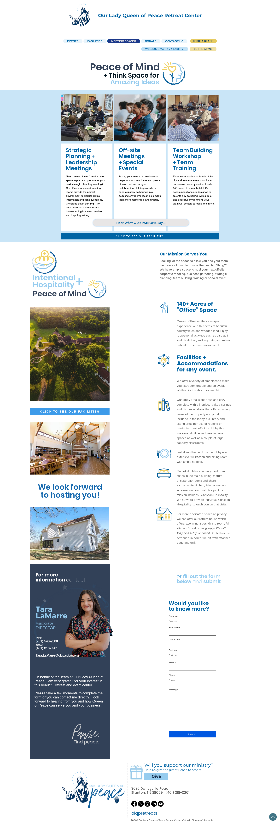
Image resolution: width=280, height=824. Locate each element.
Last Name (174, 639)
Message (173, 689)
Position (173, 650)
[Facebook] (134, 804)
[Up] (273, 817)
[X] (141, 804)
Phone (172, 675)
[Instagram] (147, 804)
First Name (174, 627)
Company (174, 616)
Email (171, 662)
